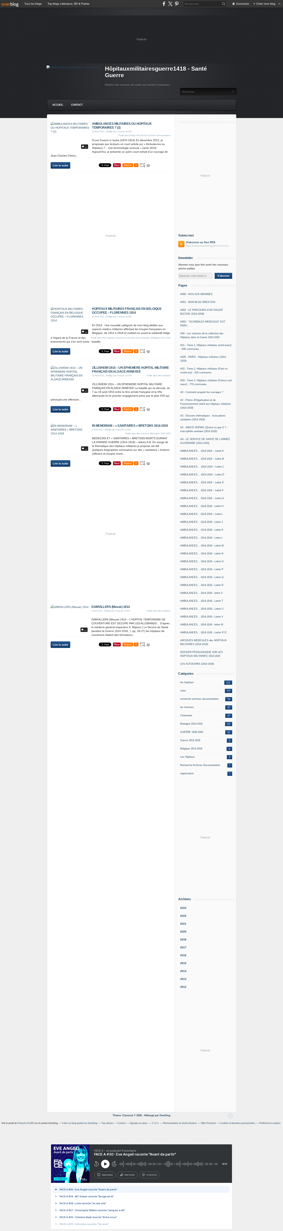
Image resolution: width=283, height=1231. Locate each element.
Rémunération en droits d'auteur (180, 1123)
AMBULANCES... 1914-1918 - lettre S (201, 593)
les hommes (187, 707)
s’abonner (107, 1175)
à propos (152, 1175)
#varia (133, 135)
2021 (183, 923)
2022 (183, 915)
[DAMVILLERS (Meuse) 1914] (70, 606)
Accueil (57, 104)
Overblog (164, 1115)
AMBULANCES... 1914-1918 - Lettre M (202, 545)
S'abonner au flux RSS (200, 242)
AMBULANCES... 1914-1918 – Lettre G (202, 498)
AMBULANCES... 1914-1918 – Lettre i (201, 514)
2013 (183, 978)
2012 (183, 986)
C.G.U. (155, 1123)
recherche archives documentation (199, 698)
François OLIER (26, 1123)
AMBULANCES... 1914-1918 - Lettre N (201, 553)
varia (183, 690)
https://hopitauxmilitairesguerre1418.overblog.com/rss (209, 246)
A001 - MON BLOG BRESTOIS (197, 302)
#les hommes (142, 433)
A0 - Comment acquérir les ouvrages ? (201, 392)
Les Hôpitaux (187, 756)
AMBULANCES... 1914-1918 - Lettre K (201, 529)
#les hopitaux (108, 338)
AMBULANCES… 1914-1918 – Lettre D (202, 474)
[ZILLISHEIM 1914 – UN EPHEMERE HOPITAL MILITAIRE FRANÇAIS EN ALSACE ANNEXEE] (70, 379)
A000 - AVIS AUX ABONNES (196, 294)
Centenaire (186, 715)
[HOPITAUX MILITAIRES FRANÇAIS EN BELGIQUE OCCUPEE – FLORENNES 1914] (70, 320)
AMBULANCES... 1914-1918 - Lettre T (201, 600)
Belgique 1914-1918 (191, 748)
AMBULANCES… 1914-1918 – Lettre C (202, 466)
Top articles (107, 1123)
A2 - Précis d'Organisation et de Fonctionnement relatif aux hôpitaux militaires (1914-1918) (205, 404)
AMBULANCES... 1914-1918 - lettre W (201, 624)
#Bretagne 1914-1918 (160, 433)
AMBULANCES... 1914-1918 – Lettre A (202, 450)
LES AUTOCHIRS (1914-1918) (197, 663)
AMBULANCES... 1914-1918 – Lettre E (202, 482)
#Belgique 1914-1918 (160, 338)
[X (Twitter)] (170, 4)
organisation (187, 773)
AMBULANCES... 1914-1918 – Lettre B (202, 458)
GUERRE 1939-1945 (191, 732)
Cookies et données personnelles (237, 1123)
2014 (183, 971)
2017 (183, 947)
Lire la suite (60, 165)
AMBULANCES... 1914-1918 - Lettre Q (202, 577)
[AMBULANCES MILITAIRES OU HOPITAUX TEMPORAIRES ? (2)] (70, 131)
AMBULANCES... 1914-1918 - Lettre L (201, 537)
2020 (183, 931)
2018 (183, 939)
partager (130, 1175)
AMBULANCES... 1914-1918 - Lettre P (201, 569)
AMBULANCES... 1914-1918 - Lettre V (201, 616)
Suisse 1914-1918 (190, 740)
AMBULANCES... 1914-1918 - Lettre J (201, 521)
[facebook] (164, 4)
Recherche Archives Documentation (200, 765)
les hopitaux (187, 682)
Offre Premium (208, 1123)
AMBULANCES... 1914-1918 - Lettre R (201, 585)
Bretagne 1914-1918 (191, 723)
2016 (183, 955)
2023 (183, 907)
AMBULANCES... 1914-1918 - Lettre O (202, 561)
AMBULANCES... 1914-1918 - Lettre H (201, 506)
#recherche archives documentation (153, 135)
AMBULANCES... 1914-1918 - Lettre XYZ (203, 632)
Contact (77, 104)
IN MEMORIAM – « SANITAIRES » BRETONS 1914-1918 (130, 425)
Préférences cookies (269, 1123)
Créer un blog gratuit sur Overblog (79, 1123)
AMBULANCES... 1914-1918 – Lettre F (202, 490)
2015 (183, 963)
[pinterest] (176, 4)
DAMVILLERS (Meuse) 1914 (110, 606)
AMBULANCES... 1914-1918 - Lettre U (201, 608)
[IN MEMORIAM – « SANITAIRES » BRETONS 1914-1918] (70, 433)
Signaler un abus (139, 1123)
